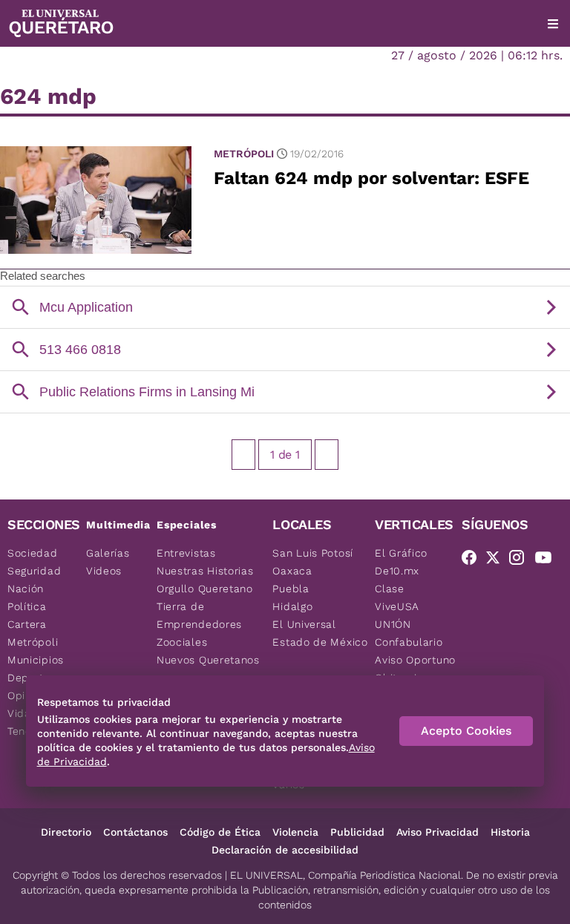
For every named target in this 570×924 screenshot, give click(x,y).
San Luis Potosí (312, 553)
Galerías (108, 553)
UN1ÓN (393, 624)
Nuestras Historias (205, 571)
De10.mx (397, 571)
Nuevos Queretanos (208, 660)
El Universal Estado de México (319, 633)
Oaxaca (292, 571)
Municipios (35, 660)
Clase (389, 588)
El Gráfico (401, 553)
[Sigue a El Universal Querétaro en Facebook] (473, 560)
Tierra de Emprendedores (199, 615)
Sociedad (32, 553)
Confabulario (408, 642)
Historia (510, 832)
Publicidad (357, 832)
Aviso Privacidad (437, 832)
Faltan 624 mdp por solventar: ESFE (371, 178)
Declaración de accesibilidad (285, 850)
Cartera (27, 624)
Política (27, 606)
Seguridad (34, 571)
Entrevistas (186, 553)
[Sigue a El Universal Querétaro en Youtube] (548, 560)
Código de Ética (220, 832)
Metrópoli (244, 154)
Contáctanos (135, 832)
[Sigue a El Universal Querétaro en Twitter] (497, 560)
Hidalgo (292, 606)
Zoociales (182, 642)
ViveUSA (397, 606)
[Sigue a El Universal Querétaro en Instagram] (521, 560)
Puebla (290, 588)
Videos (104, 571)
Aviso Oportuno (415, 660)
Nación (25, 588)
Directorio (66, 832)
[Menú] (553, 24)
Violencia (295, 832)
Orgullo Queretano (205, 588)
